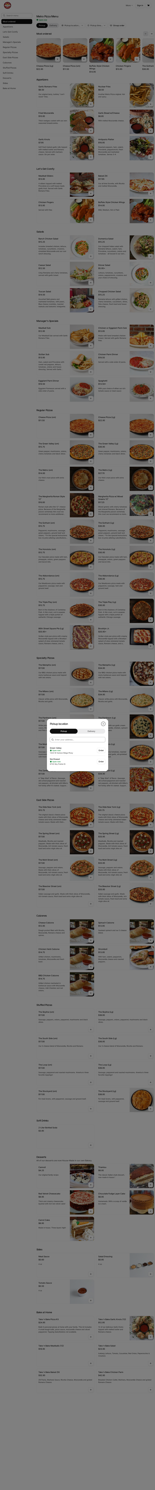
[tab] (64, 731)
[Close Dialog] (103, 724)
